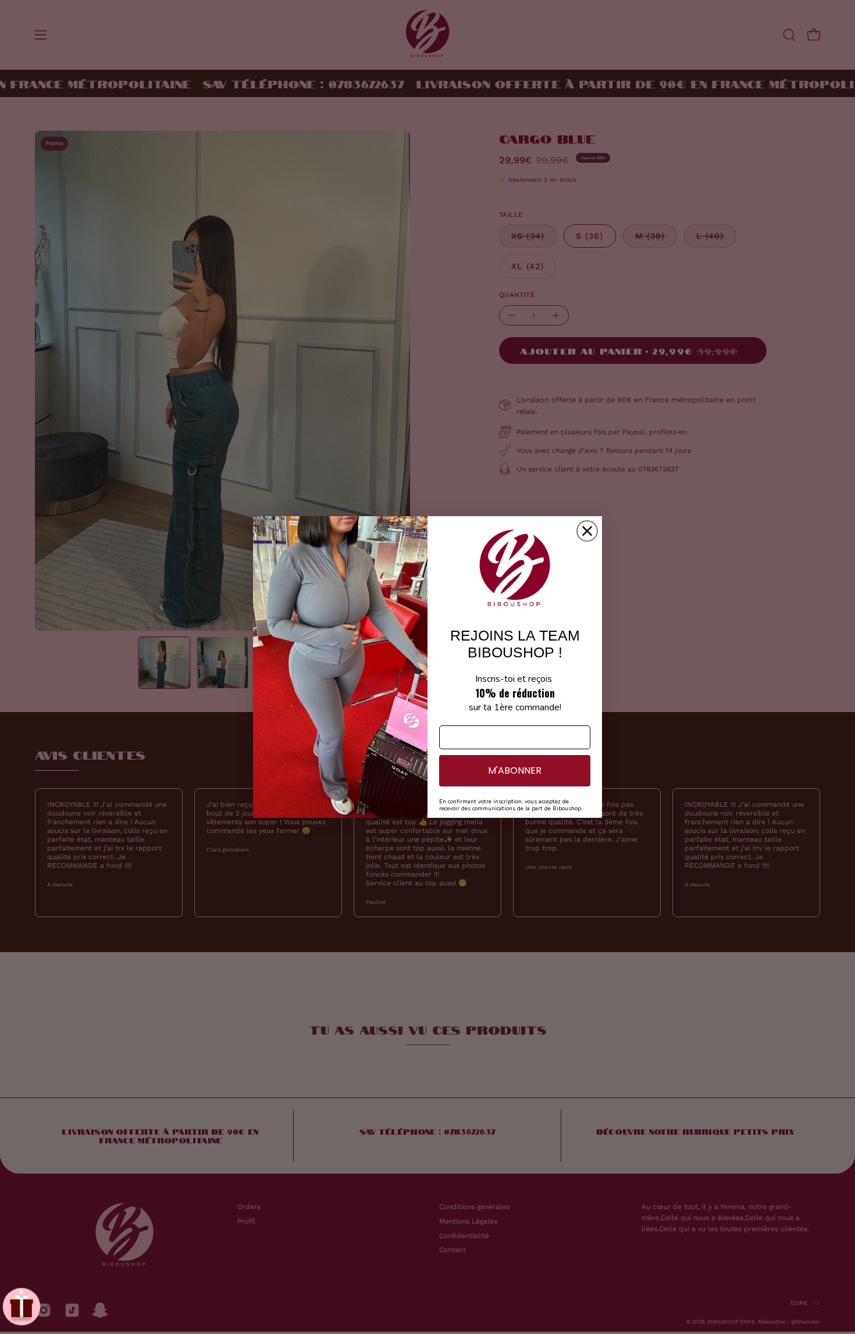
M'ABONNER (515, 770)
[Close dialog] (587, 531)
